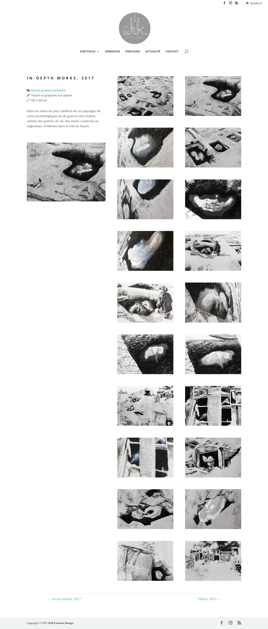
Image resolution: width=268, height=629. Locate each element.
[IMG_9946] (145, 477)
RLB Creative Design (60, 623)
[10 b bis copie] (213, 374)
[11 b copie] (145, 374)
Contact (172, 51)
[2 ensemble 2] (145, 116)
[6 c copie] (213, 219)
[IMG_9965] (213, 581)
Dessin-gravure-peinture (48, 90)
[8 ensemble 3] (213, 271)
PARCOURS (132, 51)
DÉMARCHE (112, 51)
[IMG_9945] (213, 426)
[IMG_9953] (213, 529)
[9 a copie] (145, 322)
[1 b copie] (213, 116)
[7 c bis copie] (145, 271)
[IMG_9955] (145, 581)
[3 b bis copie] (145, 167)
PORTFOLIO (87, 51)
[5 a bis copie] (145, 219)
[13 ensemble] (145, 426)
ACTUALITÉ (153, 51)
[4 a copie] (213, 167)
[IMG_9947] (213, 477)
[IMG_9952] (145, 529)
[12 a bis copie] (213, 322)
